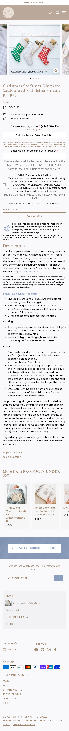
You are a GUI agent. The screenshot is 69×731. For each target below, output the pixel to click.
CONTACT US (10, 698)
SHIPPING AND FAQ (12, 689)
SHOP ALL (8, 685)
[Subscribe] (58, 578)
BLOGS (6, 703)
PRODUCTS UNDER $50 (31, 474)
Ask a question (12, 457)
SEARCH (7, 681)
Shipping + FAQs (13, 452)
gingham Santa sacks (25, 271)
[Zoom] (56, 71)
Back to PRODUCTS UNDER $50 (36, 548)
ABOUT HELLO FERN (12, 694)
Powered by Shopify (24, 724)
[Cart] (57, 12)
